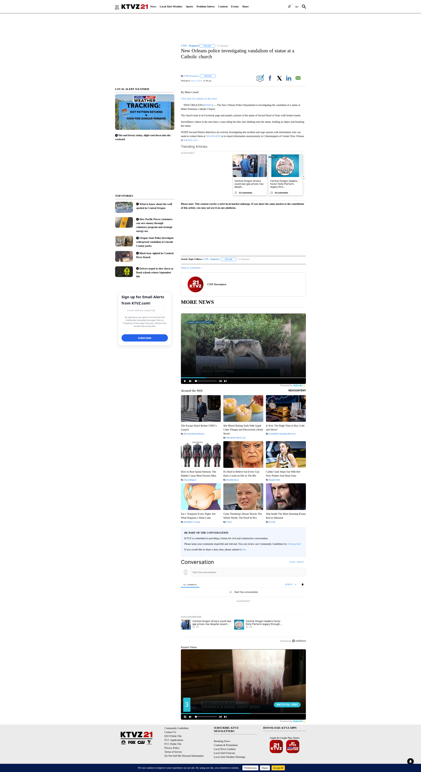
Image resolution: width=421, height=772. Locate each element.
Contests (223, 6)
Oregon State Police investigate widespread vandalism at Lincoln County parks (155, 242)
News (153, 6)
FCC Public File (172, 744)
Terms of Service (173, 751)
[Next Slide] (303, 176)
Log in (292, 562)
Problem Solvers (206, 6)
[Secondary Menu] (119, 6)
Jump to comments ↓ (191, 267)
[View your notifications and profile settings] (302, 584)
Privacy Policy (172, 748)
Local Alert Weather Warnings (229, 757)
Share (245, 6)
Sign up (300, 562)
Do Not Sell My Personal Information (184, 755)
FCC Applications (173, 740)
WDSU (208, 105)
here (243, 549)
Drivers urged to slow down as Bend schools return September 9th (154, 272)
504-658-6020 (213, 136)
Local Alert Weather (171, 6)
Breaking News (222, 741)
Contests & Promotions (226, 745)
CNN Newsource (191, 76)
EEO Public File (173, 736)
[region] (243, 601)
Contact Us (170, 732)
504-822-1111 (190, 140)
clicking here (294, 544)
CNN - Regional (211, 259)
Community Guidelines (176, 728)
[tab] (190, 584)
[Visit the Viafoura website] (299, 640)
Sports (189, 6)
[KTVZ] (134, 7)
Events (235, 6)
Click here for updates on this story (199, 98)
